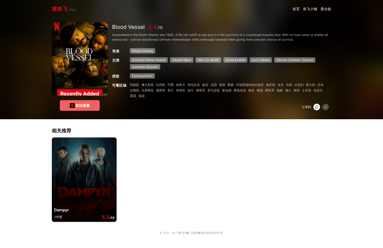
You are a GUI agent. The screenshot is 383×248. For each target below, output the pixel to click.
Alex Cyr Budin (208, 60)
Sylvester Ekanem (145, 67)
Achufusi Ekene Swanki (149, 60)
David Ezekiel (235, 60)
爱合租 (325, 9)
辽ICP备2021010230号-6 (206, 232)
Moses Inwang (142, 51)
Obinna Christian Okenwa (294, 60)
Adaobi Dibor (181, 60)
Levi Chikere (261, 60)
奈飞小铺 (310, 9)
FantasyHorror (142, 76)
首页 (297, 9)
